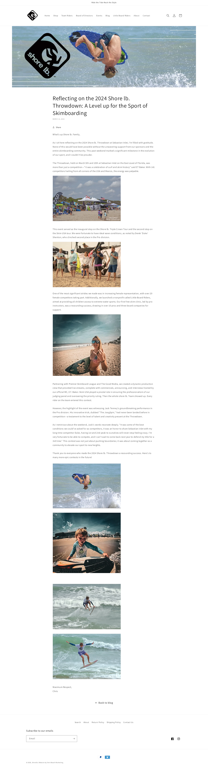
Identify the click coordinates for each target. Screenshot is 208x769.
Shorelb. (35, 762)
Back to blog (105, 702)
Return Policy (98, 722)
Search (78, 722)
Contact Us (128, 722)
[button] (168, 15)
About (86, 722)
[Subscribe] (74, 738)
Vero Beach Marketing (55, 762)
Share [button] (58, 127)
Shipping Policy (114, 722)
